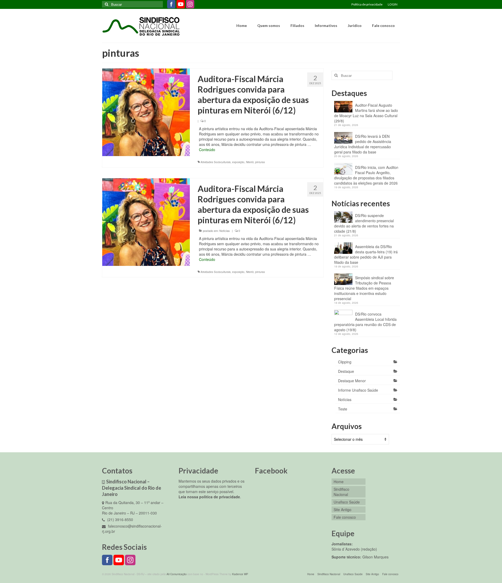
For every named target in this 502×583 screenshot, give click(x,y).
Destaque (346, 371)
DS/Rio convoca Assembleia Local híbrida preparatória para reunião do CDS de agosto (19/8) (365, 321)
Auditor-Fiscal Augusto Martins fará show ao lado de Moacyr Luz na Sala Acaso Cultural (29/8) (366, 112)
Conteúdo (207, 149)
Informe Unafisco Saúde (358, 390)
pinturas (260, 162)
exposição (238, 162)
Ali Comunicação (177, 574)
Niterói (250, 162)
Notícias (224, 230)
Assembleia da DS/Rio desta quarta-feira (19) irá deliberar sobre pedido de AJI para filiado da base (366, 254)
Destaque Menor (352, 380)
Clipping (344, 361)
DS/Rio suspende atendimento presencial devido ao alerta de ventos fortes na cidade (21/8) (364, 223)
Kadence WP (240, 574)
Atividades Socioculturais (216, 162)
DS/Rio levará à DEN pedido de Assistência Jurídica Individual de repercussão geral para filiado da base (362, 144)
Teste (342, 408)
